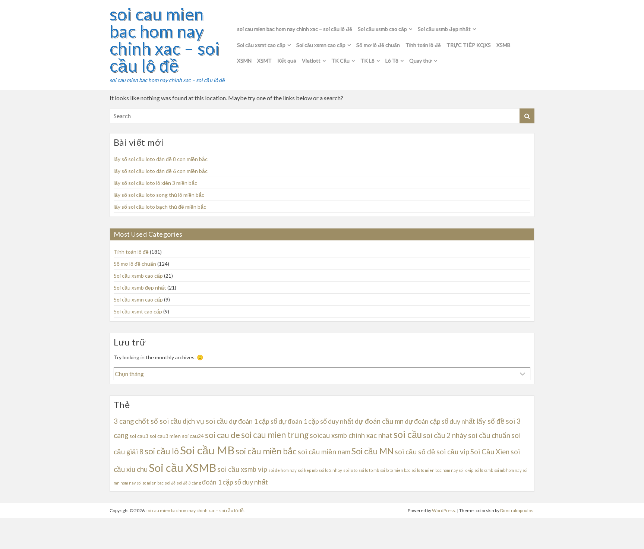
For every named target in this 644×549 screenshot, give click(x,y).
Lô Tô (391, 60)
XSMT (264, 60)
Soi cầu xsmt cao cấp (261, 45)
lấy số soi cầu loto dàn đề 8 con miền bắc (161, 159)
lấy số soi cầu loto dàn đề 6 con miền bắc (161, 171)
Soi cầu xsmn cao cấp (320, 45)
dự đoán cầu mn (379, 421)
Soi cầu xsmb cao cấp (382, 29)
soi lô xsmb (483, 470)
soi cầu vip (452, 451)
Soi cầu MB (207, 450)
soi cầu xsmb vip (242, 469)
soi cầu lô (162, 451)
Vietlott (311, 60)
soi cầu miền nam (324, 452)
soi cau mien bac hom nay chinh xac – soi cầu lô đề (165, 40)
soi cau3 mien (165, 436)
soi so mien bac (150, 482)
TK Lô (367, 60)
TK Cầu (340, 60)
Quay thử (420, 60)
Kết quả (286, 60)
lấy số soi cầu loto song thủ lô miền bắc (159, 195)
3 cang (124, 421)
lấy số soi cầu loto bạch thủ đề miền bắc (160, 206)
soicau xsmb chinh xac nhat (351, 435)
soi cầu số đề (415, 452)
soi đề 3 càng (189, 482)
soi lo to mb (369, 470)
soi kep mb (308, 470)
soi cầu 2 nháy (445, 435)
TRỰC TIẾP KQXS (468, 45)
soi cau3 (138, 436)
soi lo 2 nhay (330, 470)
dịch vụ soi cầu (205, 421)
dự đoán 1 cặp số (253, 421)
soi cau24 (193, 436)
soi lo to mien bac (395, 470)
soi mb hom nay (507, 470)
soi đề (170, 482)
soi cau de (222, 435)
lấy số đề (490, 421)
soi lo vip (466, 470)
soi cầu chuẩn (489, 435)
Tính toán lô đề (423, 45)
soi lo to (350, 470)
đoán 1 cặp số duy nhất (235, 482)
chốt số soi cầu (158, 421)
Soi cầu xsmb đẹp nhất (444, 29)
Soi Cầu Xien (489, 452)
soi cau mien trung (275, 435)
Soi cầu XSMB (182, 467)
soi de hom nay (282, 470)
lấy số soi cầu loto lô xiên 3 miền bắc (155, 183)
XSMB (503, 45)
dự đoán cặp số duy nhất (440, 421)
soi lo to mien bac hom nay (434, 470)
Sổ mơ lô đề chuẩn (378, 45)
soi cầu (408, 434)
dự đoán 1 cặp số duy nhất (316, 421)
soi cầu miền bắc (266, 451)
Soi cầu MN (372, 451)
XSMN (244, 60)
